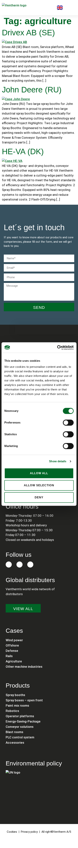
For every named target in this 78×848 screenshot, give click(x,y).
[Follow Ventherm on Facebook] (19, 564)
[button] (72, 7)
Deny (39, 497)
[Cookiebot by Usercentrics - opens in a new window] (57, 347)
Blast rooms (14, 732)
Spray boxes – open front (24, 700)
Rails (9, 656)
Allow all (39, 473)
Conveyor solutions (20, 727)
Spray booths (15, 695)
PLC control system (20, 737)
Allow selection (39, 485)
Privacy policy (29, 831)
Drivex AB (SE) (28, 32)
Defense (12, 651)
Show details (57, 461)
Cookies (12, 831)
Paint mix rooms (17, 705)
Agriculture (14, 661)
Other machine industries (24, 666)
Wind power (14, 640)
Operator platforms (20, 716)
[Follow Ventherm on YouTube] (30, 564)
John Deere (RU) (32, 89)
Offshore (12, 645)
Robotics (12, 711)
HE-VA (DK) (23, 151)
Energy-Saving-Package (23, 721)
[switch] (68, 423)
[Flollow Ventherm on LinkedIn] (9, 564)
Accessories (15, 742)
